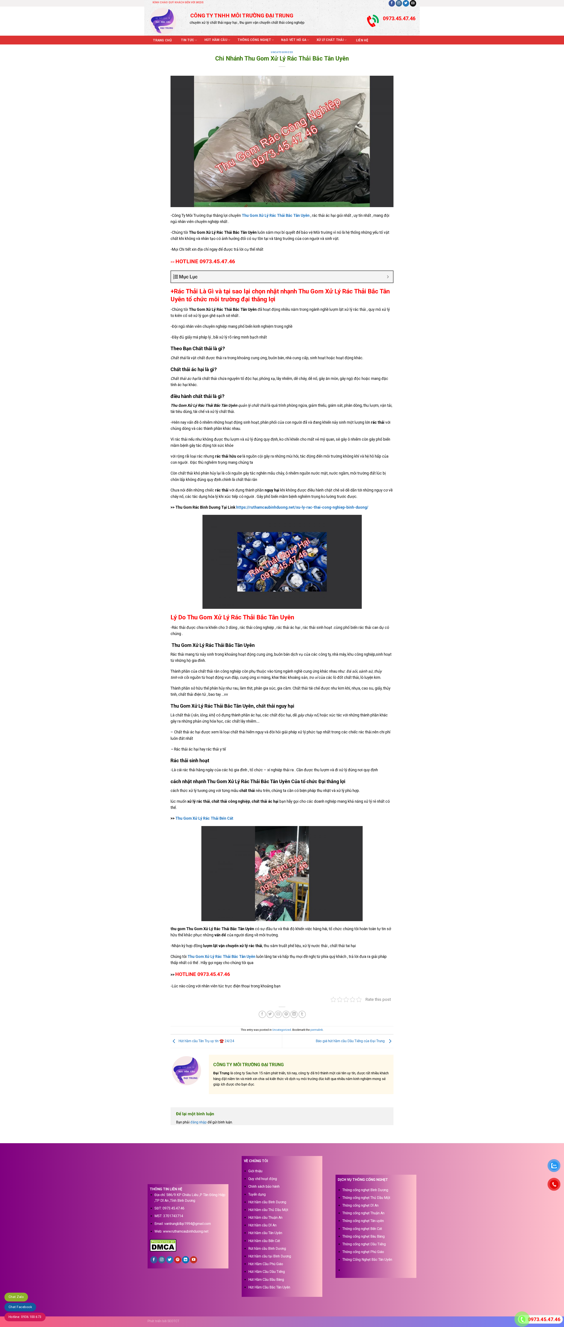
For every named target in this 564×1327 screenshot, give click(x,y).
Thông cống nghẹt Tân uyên (363, 1221)
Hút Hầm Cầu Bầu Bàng (266, 1279)
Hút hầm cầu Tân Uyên (265, 1233)
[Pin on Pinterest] (286, 1014)
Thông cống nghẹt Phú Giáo (363, 1252)
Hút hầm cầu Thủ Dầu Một (268, 1210)
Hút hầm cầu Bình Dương (267, 1202)
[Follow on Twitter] (406, 3)
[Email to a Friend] (278, 1014)
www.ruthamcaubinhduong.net (185, 1231)
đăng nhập (198, 1122)
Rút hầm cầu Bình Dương (267, 1248)
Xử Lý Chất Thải (330, 40)
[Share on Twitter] (270, 1014)
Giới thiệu (255, 1171)
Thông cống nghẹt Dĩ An (360, 1205)
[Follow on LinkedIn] (185, 1260)
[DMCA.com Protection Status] (163, 1245)
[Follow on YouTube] (193, 1260)
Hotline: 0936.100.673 (25, 1317)
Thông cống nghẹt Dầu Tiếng (364, 1244)
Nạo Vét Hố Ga (293, 40)
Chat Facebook (20, 1307)
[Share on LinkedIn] (294, 1014)
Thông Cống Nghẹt (254, 40)
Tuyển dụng (257, 1194)
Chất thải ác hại (187, 732)
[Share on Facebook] (262, 1014)
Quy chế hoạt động (262, 1179)
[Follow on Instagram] (399, 3)
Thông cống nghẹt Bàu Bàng (363, 1236)
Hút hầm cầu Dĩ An (262, 1225)
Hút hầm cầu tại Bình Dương (269, 1256)
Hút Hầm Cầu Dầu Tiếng (266, 1272)
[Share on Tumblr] (302, 1014)
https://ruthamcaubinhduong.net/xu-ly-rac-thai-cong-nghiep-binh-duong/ (302, 507)
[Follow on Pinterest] (177, 1260)
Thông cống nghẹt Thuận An (363, 1213)
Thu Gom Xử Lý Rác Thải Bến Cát (204, 818)
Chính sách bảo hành (264, 1186)
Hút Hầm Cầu (215, 40)
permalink (316, 1029)
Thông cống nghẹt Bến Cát (362, 1229)
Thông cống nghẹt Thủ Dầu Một (366, 1198)
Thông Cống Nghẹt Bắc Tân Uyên (367, 1259)
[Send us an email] (413, 3)
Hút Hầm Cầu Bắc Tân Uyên (269, 1287)
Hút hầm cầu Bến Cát (264, 1241)
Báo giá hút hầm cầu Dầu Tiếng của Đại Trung (351, 1041)
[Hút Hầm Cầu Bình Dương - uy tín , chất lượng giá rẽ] (165, 21)
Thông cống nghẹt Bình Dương (365, 1190)
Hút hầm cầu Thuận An (265, 1217)
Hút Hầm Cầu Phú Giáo (265, 1264)
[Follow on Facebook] (392, 3)
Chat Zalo (16, 1297)
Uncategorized (282, 52)
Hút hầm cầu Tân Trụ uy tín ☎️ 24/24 (206, 1041)
